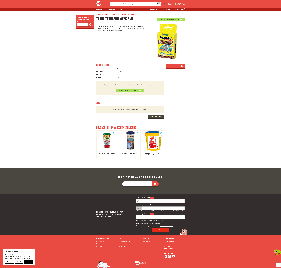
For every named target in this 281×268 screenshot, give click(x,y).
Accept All (28, 261)
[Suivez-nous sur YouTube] (174, 256)
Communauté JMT (153, 9)
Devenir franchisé (180, 9)
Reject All (19, 261)
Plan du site (160, 267)
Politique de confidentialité (150, 267)
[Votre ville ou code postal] (85, 24)
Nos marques (99, 246)
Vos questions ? (166, 9)
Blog (121, 9)
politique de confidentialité (166, 226)
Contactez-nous (168, 248)
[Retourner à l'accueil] (101, 5)
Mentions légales (139, 267)
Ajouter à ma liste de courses (170, 19)
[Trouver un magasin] (90, 24)
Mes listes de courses (124, 246)
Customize (9, 261)
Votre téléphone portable (144, 205)
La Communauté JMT (124, 241)
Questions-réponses (169, 246)
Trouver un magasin (169, 243)
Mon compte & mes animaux (126, 243)
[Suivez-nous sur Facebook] (165, 256)
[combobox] (135, 4)
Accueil (98, 14)
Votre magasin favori (143, 214)
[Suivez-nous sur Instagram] (169, 256)
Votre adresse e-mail (143, 197)
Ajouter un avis (156, 116)
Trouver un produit (169, 241)
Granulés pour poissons (128, 14)
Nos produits (99, 9)
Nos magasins (111, 9)
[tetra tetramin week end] (167, 41)
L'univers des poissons (115, 14)
